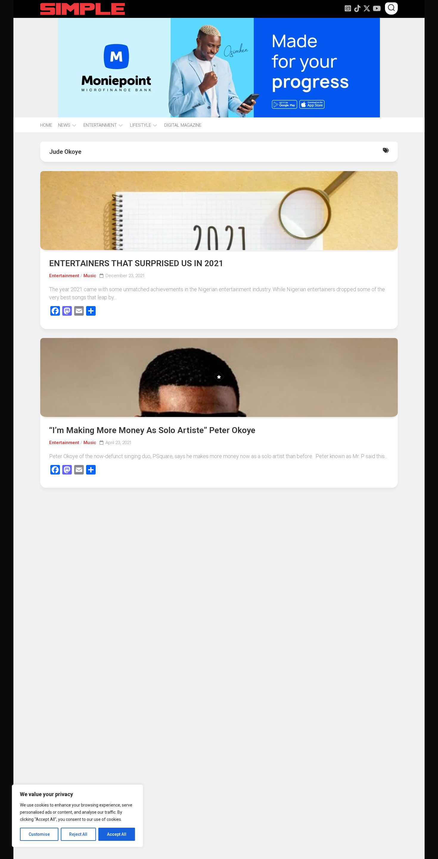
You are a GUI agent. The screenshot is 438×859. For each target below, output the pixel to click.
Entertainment (64, 275)
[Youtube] (376, 8)
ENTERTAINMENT (100, 125)
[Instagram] (347, 8)
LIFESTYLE (140, 125)
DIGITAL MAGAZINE (182, 125)
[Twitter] (366, 8)
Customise (39, 834)
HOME (46, 125)
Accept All (116, 834)
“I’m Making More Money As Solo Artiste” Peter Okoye (152, 430)
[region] (77, 815)
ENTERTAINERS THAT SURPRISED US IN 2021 (136, 263)
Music (89, 275)
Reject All (78, 834)
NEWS (64, 125)
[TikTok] (357, 8)
